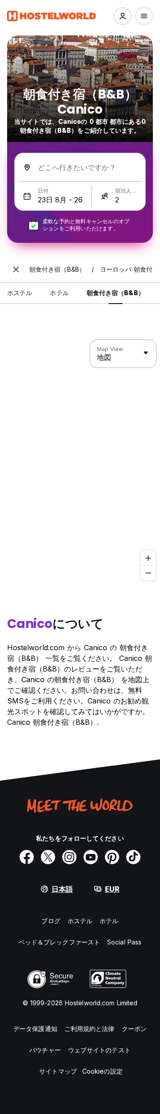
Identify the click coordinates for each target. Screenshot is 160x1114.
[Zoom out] (148, 572)
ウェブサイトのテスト (99, 1050)
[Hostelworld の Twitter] (48, 857)
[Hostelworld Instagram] (69, 857)
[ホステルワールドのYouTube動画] (91, 857)
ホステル (80, 920)
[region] (80, 460)
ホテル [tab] (59, 292)
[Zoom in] (148, 558)
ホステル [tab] (19, 292)
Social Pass (124, 942)
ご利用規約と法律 (89, 1028)
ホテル (109, 920)
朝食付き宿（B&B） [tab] (115, 292)
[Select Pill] (123, 16)
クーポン (134, 1028)
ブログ (50, 920)
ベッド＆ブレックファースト (59, 942)
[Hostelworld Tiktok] (133, 857)
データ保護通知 (35, 1028)
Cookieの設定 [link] (102, 1071)
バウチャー (45, 1050)
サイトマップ (58, 1071)
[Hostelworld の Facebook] (27, 857)
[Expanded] (16, 269)
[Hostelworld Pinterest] (112, 857)
